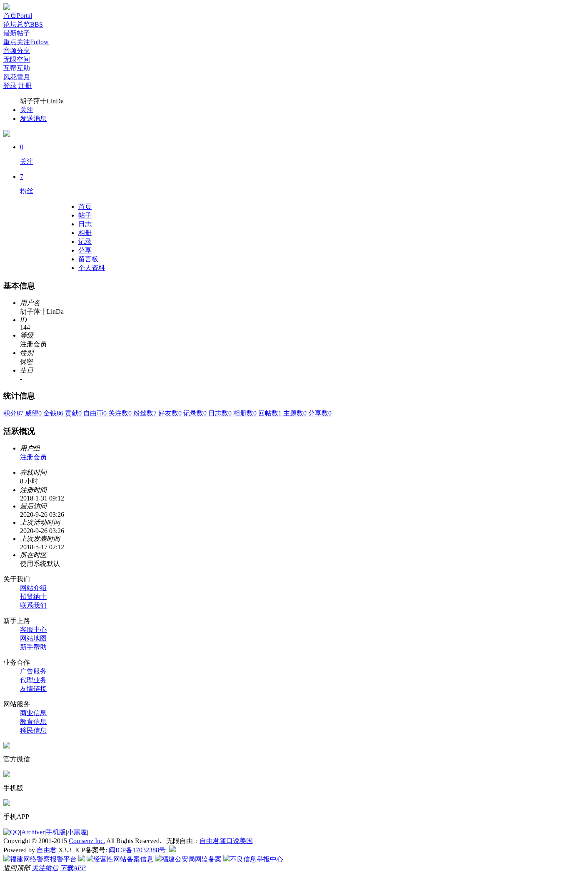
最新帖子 (16, 33)
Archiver (33, 832)
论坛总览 (23, 24)
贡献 (74, 413)
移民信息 (33, 730)
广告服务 (33, 671)
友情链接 (33, 688)
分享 (85, 250)
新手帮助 (33, 647)
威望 (34, 413)
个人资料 (91, 267)
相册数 (245, 413)
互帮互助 (16, 68)
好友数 (170, 413)
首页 (17, 15)
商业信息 (33, 712)
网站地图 (33, 638)
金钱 (54, 413)
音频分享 (16, 50)
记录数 (195, 413)
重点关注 (26, 41)
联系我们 (33, 605)
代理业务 (33, 679)
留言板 (88, 259)
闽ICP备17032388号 (137, 849)
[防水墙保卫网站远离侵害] (172, 849)
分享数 (320, 413)
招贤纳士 (33, 596)
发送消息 (33, 118)
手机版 (56, 832)
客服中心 (33, 629)
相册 (85, 232)
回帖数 (270, 413)
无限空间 (16, 59)
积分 (13, 413)
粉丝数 (145, 413)
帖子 (85, 215)
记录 (85, 241)
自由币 (95, 413)
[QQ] (11, 832)
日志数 (220, 413)
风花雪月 (16, 76)
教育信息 (33, 721)
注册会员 (33, 457)
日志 (85, 224)
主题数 (295, 413)
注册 (25, 85)
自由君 (47, 849)
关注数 (120, 413)
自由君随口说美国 (226, 840)
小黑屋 (77, 832)
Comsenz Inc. (87, 840)
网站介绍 (33, 587)
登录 (10, 85)
